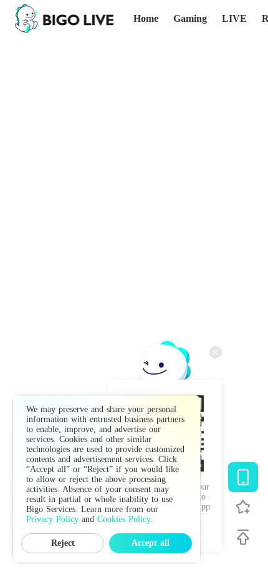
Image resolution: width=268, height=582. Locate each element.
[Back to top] (243, 537)
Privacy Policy (52, 519)
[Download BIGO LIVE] (243, 477)
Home (145, 18)
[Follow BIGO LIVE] (243, 507)
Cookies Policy (124, 519)
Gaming (190, 18)
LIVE (234, 18)
